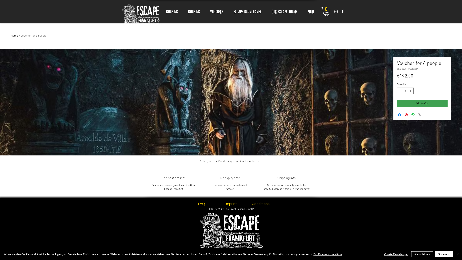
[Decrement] (400, 91)
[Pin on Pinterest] (406, 115)
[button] (326, 11)
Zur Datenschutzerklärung (328, 254)
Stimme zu (444, 254)
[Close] (458, 254)
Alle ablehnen (422, 254)
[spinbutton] (405, 91)
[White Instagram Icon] (336, 11)
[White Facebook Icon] (342, 11)
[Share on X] (420, 115)
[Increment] (411, 91)
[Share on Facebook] (399, 115)
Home (14, 36)
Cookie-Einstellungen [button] (396, 254)
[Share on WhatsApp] (413, 115)
